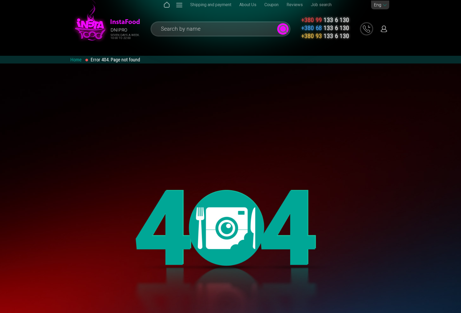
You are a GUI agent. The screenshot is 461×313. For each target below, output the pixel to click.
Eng (377, 5)
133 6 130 (325, 20)
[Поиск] (283, 29)
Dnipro (118, 30)
